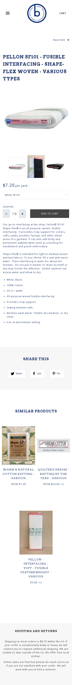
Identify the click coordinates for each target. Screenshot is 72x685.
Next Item (59, 40)
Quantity (8, 206)
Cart (62, 13)
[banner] (36, 13)
